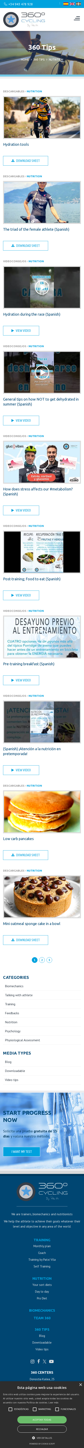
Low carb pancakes (18, 839)
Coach (42, 1253)
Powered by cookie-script (42, 1443)
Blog (8, 1062)
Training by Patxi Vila (42, 1260)
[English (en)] (72, 4)
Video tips (11, 1080)
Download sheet (28, 161)
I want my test (21, 1151)
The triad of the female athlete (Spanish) (36, 229)
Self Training (42, 1266)
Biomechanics (14, 986)
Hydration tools (16, 144)
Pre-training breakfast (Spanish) (28, 664)
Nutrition (34, 91)
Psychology (12, 1031)
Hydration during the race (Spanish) (31, 314)
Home (25, 59)
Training (10, 1004)
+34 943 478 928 (20, 4)
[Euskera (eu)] (78, 4)
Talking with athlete (19, 995)
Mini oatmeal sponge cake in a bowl (31, 924)
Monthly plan (42, 1246)
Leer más (53, 1402)
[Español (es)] (65, 4)
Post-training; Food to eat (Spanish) (32, 579)
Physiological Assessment (22, 1040)
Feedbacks (12, 1013)
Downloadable (15, 1071)
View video (23, 330)
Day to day (42, 1291)
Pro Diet (42, 1298)
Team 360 (42, 1318)
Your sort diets (42, 1285)
